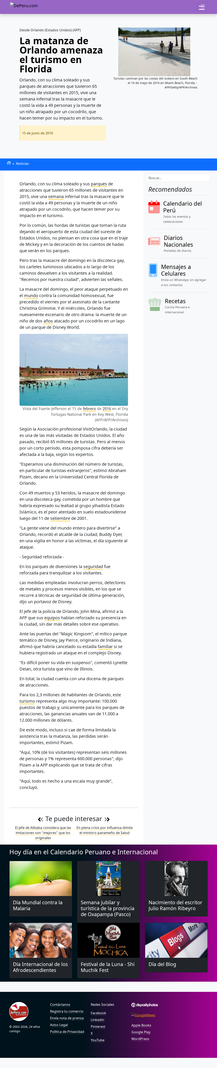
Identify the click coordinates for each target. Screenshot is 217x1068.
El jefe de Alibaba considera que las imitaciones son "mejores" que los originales (43, 832)
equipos (52, 618)
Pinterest (98, 1026)
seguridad (93, 566)
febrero (89, 408)
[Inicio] (9, 163)
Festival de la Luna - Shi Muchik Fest (108, 967)
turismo (27, 701)
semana (56, 196)
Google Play (140, 1032)
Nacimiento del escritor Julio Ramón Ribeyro (175, 905)
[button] (202, 7)
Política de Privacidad (67, 1031)
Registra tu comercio (66, 1011)
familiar (105, 646)
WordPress (140, 1038)
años (48, 321)
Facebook (98, 1013)
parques (99, 184)
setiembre (60, 518)
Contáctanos (60, 1004)
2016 (107, 408)
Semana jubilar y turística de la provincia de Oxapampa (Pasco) (107, 908)
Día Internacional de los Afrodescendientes (40, 967)
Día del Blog (162, 964)
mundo (31, 295)
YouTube (97, 1040)
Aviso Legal (59, 1025)
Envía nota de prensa (67, 1018)
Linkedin (97, 1019)
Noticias (22, 163)
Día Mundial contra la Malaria (38, 905)
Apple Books (141, 1025)
